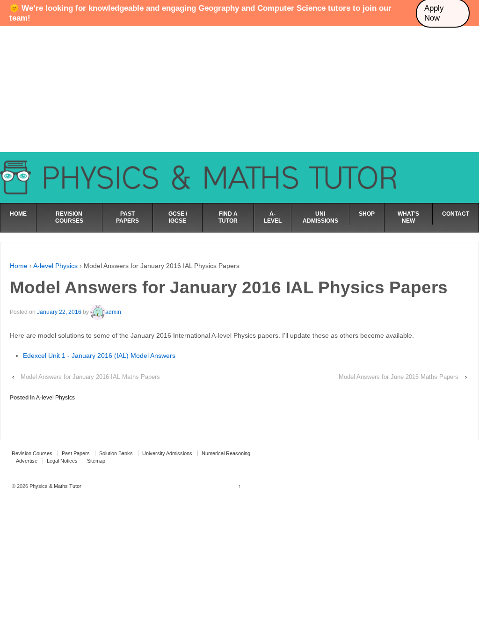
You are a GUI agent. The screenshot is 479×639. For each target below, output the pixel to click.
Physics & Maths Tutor (54, 486)
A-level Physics (55, 265)
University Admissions (167, 453)
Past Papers (76, 453)
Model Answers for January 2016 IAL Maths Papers (90, 376)
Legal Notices (62, 461)
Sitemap (96, 461)
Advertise (26, 461)
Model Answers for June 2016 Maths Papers (398, 376)
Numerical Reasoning (226, 453)
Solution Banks (116, 453)
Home (19, 265)
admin (113, 312)
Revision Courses (32, 453)
